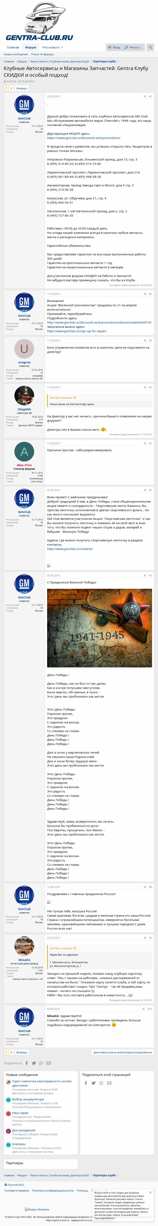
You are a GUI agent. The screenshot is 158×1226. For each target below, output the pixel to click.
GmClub (11, 81)
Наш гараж (20, 1113)
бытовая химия (92, 1220)
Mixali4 (24, 960)
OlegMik (24, 409)
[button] (62, 47)
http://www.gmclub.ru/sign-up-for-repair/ (77, 331)
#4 (150, 387)
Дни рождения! (23, 1130)
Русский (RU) (15, 1185)
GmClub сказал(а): (61, 397)
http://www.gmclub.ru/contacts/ (70, 549)
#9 (150, 938)
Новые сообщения (16, 54)
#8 (150, 887)
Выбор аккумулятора (28, 1099)
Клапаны (19, 1144)
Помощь (82, 1190)
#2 (150, 294)
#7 (150, 575)
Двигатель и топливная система (32, 1093)
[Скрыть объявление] (150, 1193)
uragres (24, 362)
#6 (150, 490)
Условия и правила (17, 1190)
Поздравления (21, 1138)
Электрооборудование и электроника (36, 1107)
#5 (150, 443)
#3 (150, 340)
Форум (30, 47)
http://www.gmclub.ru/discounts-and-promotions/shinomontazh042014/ (99, 322)
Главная (13, 47)
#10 (150, 1009)
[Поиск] (150, 47)
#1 (150, 96)
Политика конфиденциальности (53, 1190)
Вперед (21, 88)
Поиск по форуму (42, 54)
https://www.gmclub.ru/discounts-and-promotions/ (83, 138)
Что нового (50, 47)
